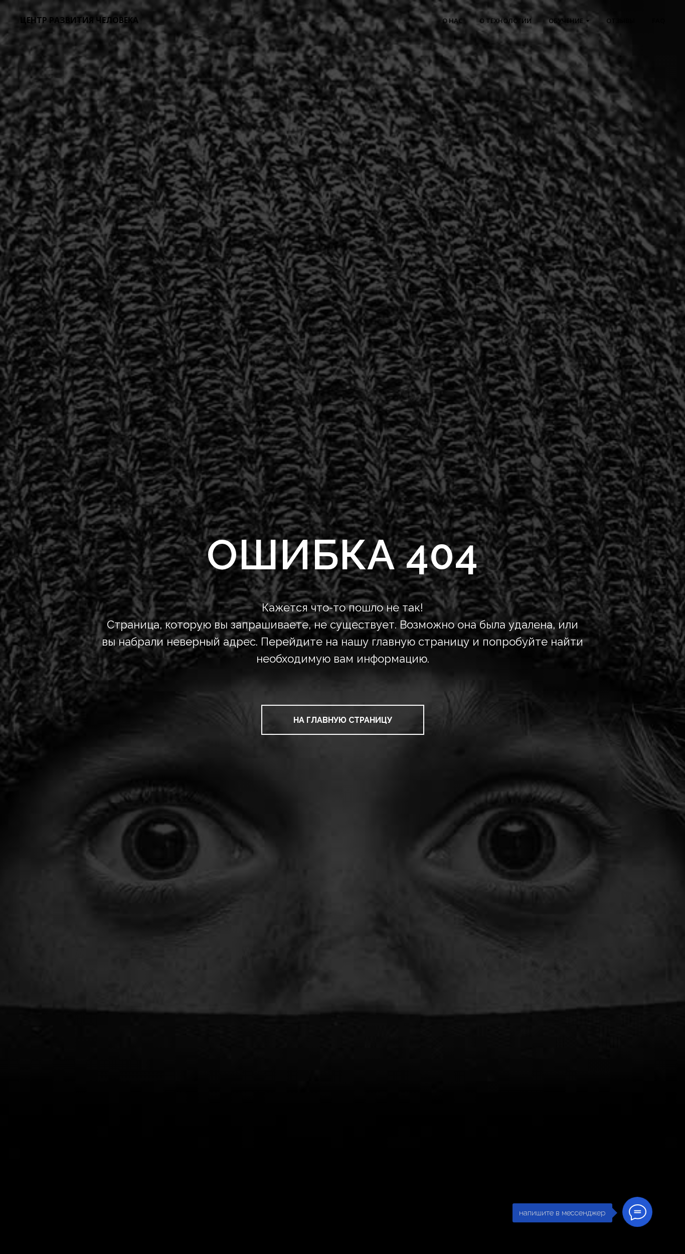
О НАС (452, 20)
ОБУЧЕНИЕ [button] (566, 20)
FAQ (658, 20)
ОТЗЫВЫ (620, 20)
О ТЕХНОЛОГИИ (505, 20)
